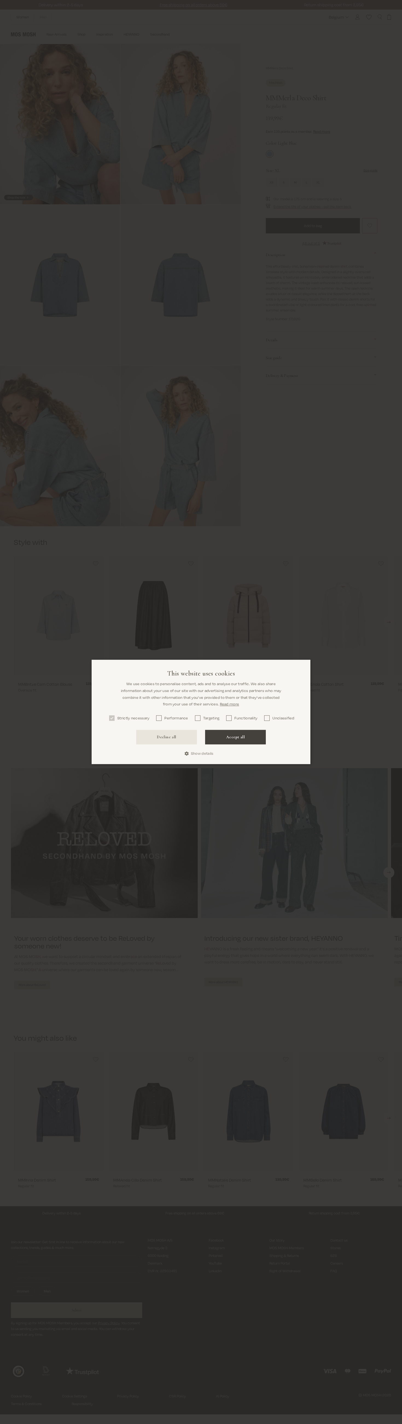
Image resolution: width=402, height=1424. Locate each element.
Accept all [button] (235, 736)
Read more (229, 704)
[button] (201, 753)
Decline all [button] (166, 736)
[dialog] (201, 712)
